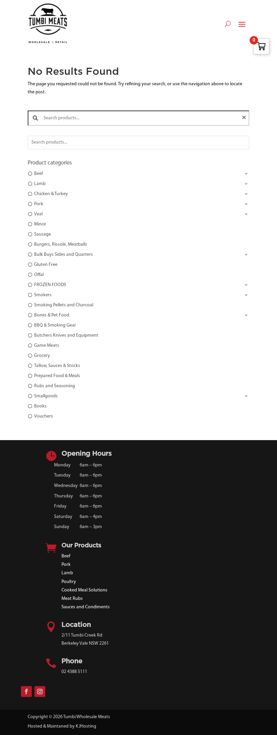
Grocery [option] (42, 355)
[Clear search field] (245, 118)
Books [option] (40, 406)
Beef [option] (38, 173)
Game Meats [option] (46, 345)
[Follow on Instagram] (39, 691)
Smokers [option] (43, 295)
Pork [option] (38, 204)
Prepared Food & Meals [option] (57, 375)
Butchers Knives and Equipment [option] (66, 335)
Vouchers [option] (43, 416)
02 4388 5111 (74, 671)
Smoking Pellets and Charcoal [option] (63, 305)
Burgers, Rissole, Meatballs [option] (60, 244)
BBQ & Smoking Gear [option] (55, 325)
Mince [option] (40, 224)
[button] (138, 174)
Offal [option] (39, 274)
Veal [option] (38, 214)
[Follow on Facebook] (26, 691)
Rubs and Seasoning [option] (54, 386)
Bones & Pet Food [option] (51, 315)
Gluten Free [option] (45, 264)
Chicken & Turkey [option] (51, 193)
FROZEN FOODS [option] (50, 284)
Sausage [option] (42, 234)
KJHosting (86, 726)
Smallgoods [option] (46, 396)
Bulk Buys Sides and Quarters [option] (63, 254)
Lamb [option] (40, 183)
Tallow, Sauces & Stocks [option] (57, 365)
